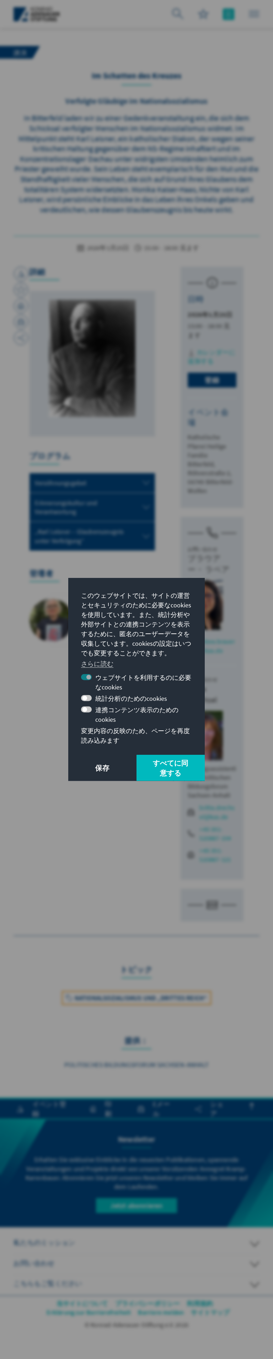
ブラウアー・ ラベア (209, 563)
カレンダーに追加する (211, 356)
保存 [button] (102, 767)
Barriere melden (161, 1312)
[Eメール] (21, 322)
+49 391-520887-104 (215, 833)
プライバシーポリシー (147, 1303)
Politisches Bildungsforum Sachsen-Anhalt (136, 1064)
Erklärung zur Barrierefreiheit (89, 1312)
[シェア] (21, 338)
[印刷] (21, 306)
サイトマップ (210, 1312)
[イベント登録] (21, 274)
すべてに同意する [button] (171, 767)
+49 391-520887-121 (215, 854)
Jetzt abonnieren (136, 1205)
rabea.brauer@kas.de (217, 645)
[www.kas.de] (37, 14)
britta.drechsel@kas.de (217, 812)
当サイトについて (82, 1303)
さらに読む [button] (97, 663)
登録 (212, 379)
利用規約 (200, 1303)
